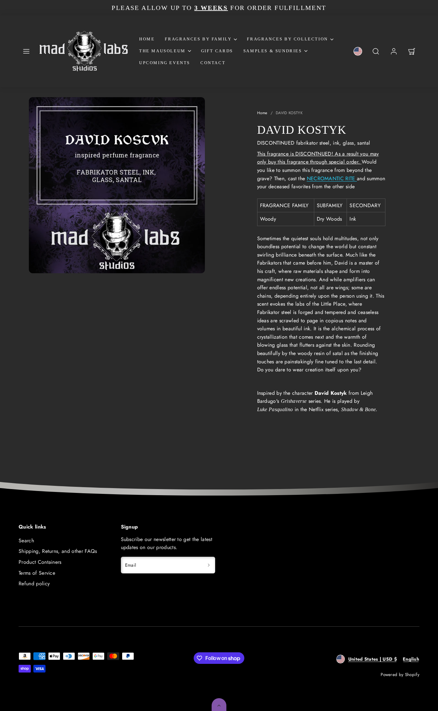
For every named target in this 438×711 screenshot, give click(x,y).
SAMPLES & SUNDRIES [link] (272, 50)
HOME (147, 39)
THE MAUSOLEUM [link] (162, 50)
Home (262, 113)
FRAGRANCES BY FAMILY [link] (198, 39)
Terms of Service (37, 573)
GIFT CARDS (217, 50)
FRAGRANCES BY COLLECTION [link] (287, 39)
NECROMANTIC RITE (332, 178)
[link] (358, 51)
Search (26, 540)
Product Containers (40, 562)
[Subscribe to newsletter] (209, 565)
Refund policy (34, 583)
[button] (26, 51)
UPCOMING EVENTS (164, 62)
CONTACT (212, 62)
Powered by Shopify (400, 674)
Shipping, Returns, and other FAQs (58, 551)
